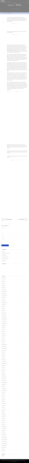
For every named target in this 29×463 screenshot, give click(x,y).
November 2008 (4, 439)
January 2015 (4, 378)
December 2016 (4, 344)
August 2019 (4, 304)
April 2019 (3, 310)
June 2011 (3, 409)
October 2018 (4, 321)
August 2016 (4, 350)
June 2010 (3, 420)
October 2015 (4, 361)
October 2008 (4, 441)
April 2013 (3, 386)
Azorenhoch (4, 260)
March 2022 (4, 289)
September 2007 (4, 445)
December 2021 (4, 291)
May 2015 (3, 371)
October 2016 (4, 346)
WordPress (17, 461)
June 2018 (3, 329)
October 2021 (4, 293)
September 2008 (4, 443)
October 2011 (4, 403)
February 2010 (4, 426)
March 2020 (4, 300)
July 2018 (3, 327)
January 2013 (4, 388)
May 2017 (3, 340)
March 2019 (3, 312)
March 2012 (3, 401)
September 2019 (4, 302)
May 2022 (3, 285)
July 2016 (3, 352)
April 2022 (3, 287)
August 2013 (4, 384)
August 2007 (4, 447)
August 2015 (4, 365)
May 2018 (3, 331)
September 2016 (4, 348)
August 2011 (4, 405)
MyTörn (3, 1)
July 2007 (3, 449)
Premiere (3, 251)
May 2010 (3, 422)
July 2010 (3, 418)
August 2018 (4, 325)
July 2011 (3, 407)
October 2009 (4, 428)
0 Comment (16, 9)
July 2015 (3, 367)
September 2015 (4, 363)
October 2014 (4, 380)
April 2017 (3, 342)
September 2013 (4, 382)
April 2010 (3, 424)
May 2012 (3, 397)
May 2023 (3, 283)
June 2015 (3, 369)
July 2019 (3, 306)
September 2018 (4, 323)
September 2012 (4, 390)
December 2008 (4, 437)
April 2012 (3, 399)
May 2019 (3, 308)
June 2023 (3, 281)
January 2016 (4, 359)
